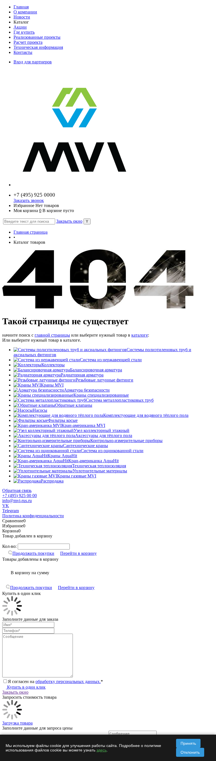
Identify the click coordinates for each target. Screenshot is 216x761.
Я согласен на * (55, 681)
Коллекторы (53, 364)
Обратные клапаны (73, 405)
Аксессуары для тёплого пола (103, 435)
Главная (21, 6)
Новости (22, 17)
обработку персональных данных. (68, 681)
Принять (188, 743)
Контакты (23, 52)
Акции (20, 27)
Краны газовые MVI (76, 475)
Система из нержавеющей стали (111, 359)
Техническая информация (38, 47)
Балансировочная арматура (96, 369)
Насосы (40, 410)
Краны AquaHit (62, 455)
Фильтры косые (63, 420)
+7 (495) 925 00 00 (19, 495)
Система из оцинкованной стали (112, 450)
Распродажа (52, 481)
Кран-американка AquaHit (93, 460)
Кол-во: (10, 546)
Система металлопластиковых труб (120, 400)
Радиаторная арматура (82, 375)
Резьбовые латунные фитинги (104, 380)
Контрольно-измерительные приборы (126, 440)
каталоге (139, 335)
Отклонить (190, 752)
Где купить (24, 32)
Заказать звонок (29, 200)
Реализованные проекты (37, 37)
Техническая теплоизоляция (99, 465)
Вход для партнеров (33, 61)
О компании (25, 12)
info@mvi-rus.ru (17, 500)
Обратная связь (17, 490)
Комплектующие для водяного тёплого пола (145, 415)
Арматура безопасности (87, 390)
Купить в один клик (26, 687)
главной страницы (52, 335)
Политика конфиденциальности (33, 515)
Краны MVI (52, 385)
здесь (101, 750)
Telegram (10, 510)
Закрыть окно (69, 221)
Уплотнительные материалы (100, 470)
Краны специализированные (101, 395)
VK (5, 505)
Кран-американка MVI (83, 425)
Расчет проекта (28, 42)
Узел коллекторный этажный (101, 430)
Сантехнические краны (85, 445)
